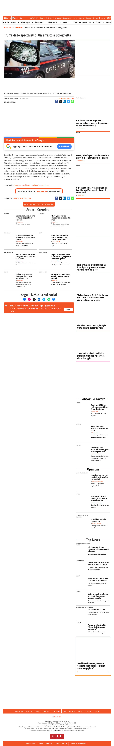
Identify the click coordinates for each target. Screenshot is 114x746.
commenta (42, 191)
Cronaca (19, 27)
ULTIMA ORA (34, 18)
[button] (77, 671)
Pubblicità (49, 744)
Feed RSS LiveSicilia (61, 744)
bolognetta (17, 185)
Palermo (43, 18)
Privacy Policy (30, 744)
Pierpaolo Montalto (97, 481)
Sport (92, 22)
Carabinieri (26, 185)
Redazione (25, 98)
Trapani (103, 18)
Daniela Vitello (56, 241)
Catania (50, 18)
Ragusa (88, 18)
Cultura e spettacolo (76, 22)
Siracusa (95, 18)
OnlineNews (80, 128)
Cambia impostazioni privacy (79, 744)
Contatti (40, 744)
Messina (81, 18)
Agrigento (58, 18)
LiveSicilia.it (9, 27)
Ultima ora (47, 22)
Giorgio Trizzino (96, 523)
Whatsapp (19, 22)
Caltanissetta (67, 18)
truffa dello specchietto (40, 185)
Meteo (59, 22)
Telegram (33, 22)
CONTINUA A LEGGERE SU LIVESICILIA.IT (39, 204)
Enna (75, 18)
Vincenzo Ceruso (96, 503)
